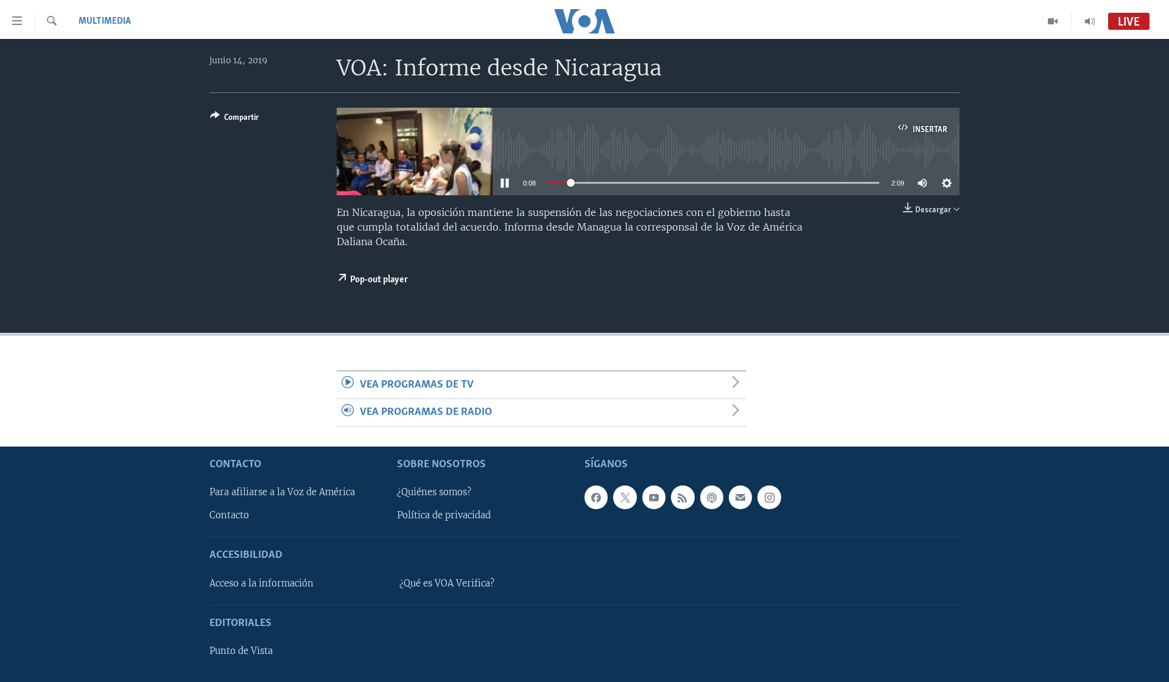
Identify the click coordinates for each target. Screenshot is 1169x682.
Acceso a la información (261, 582)
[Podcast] (711, 497)
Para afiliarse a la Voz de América (282, 492)
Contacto (229, 515)
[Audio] (1090, 21)
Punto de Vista (241, 650)
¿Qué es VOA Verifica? (446, 582)
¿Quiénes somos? (434, 492)
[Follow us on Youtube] (653, 497)
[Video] (1053, 21)
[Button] (234, 119)
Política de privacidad (444, 515)
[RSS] (682, 497)
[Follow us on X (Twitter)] (624, 497)
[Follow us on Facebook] (596, 497)
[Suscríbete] (740, 497)
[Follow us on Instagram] (769, 497)
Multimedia (105, 21)
